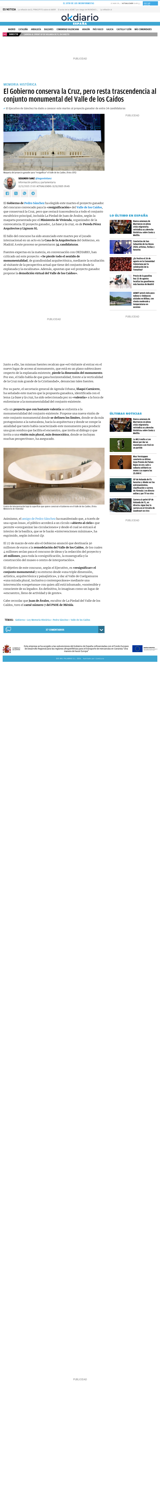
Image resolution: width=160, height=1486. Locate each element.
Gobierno (20, 620)
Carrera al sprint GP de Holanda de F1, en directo (46, 34)
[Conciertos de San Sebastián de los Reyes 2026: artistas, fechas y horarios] (121, 247)
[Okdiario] (80, 17)
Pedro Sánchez (34, 203)
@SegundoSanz (43, 178)
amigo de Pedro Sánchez (39, 518)
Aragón (86, 29)
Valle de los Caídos (80, 620)
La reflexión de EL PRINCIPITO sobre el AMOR (37, 10)
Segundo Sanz (26, 178)
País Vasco (98, 29)
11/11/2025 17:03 (27, 186)
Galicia (109, 29)
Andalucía (36, 29)
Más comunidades (143, 29)
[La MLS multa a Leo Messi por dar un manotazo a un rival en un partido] (121, 445)
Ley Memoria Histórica (39, 620)
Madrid (11, 29)
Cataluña (23, 29)
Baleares (48, 29)
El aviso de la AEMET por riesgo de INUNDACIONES (79, 10)
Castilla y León (124, 29)
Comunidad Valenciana (68, 29)
